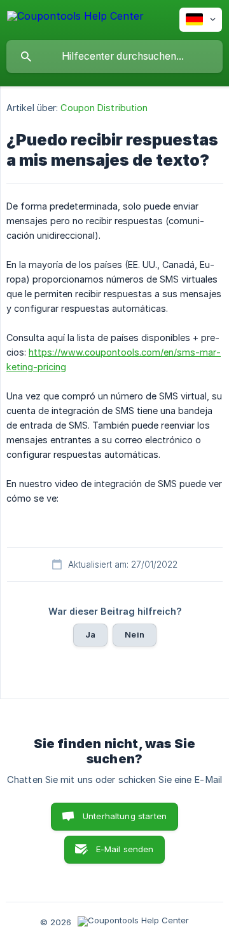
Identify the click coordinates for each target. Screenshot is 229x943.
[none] (75, 18)
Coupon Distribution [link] (104, 107)
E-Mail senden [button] (125, 849)
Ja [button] (90, 634)
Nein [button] (134, 634)
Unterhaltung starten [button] (125, 816)
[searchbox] (114, 56)
